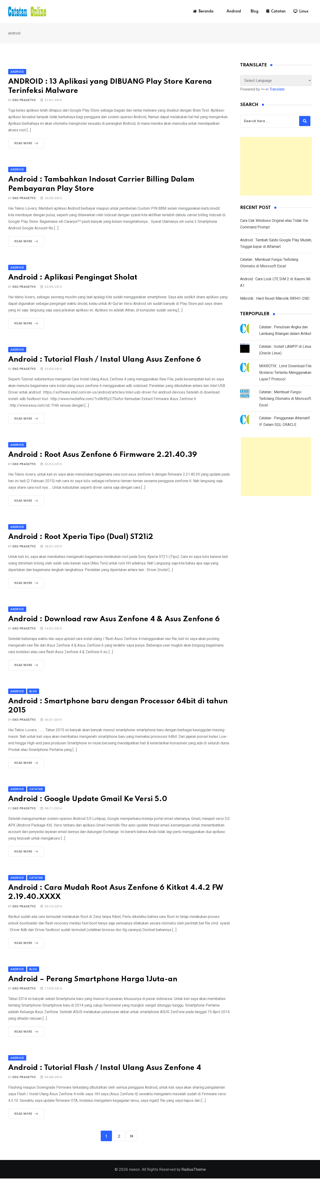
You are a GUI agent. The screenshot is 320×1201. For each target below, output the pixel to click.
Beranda (205, 11)
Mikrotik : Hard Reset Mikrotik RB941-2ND (274, 298)
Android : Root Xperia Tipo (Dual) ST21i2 (80, 537)
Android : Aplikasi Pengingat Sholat (72, 277)
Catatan (277, 11)
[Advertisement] (276, 166)
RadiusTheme (194, 1169)
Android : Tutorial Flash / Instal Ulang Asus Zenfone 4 (104, 1068)
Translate (277, 89)
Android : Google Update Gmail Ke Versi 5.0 (87, 799)
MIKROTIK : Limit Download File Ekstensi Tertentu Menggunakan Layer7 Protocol (285, 372)
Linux (302, 11)
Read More (23, 143)
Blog (253, 11)
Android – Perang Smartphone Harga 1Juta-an (92, 979)
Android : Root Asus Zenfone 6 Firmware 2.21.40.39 (102, 454)
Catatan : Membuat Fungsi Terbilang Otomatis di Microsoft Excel (285, 398)
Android (233, 11)
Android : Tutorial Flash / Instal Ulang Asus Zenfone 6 (104, 359)
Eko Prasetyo (24, 100)
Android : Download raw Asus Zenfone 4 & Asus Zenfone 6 (114, 619)
